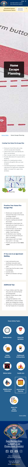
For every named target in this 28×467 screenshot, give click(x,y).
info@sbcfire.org (15, 464)
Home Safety (5, 135)
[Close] (26, 8)
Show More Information (20, 9)
